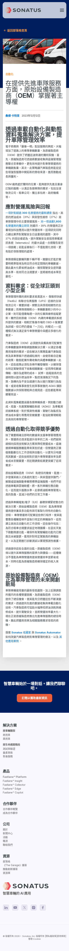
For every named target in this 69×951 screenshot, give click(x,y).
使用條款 (61, 936)
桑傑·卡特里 (12, 115)
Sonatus (26, 936)
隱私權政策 (51, 936)
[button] (62, 10)
